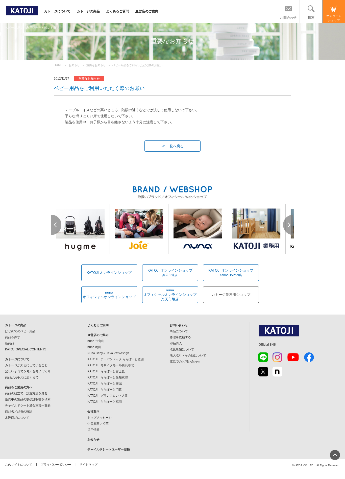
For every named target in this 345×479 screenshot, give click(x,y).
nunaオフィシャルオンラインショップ (109, 294)
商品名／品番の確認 (18, 411)
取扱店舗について (182, 349)
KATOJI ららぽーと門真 (104, 389)
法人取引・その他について (188, 355)
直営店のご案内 (146, 11)
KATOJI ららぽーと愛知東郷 (107, 377)
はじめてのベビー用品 (20, 331)
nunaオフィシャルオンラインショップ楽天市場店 (169, 294)
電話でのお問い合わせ (185, 361)
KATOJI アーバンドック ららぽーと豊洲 (115, 359)
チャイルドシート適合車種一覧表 (28, 405)
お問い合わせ (179, 325)
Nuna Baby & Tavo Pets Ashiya (108, 353)
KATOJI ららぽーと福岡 (104, 401)
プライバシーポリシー (56, 464)
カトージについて (57, 11)
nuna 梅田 (94, 347)
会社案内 (93, 411)
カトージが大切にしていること (26, 365)
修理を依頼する (180, 337)
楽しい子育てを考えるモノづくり (28, 371)
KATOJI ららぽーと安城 (104, 383)
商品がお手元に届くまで (21, 377)
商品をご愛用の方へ (18, 387)
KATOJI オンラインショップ (109, 273)
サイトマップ (88, 464)
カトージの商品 (88, 11)
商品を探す (12, 337)
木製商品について (17, 417)
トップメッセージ (99, 417)
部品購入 (176, 343)
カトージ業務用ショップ (230, 295)
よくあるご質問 (117, 11)
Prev (56, 225)
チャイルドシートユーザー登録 (108, 449)
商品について (179, 331)
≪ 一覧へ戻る (172, 146)
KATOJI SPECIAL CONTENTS (25, 349)
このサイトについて (18, 464)
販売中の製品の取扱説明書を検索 (28, 399)
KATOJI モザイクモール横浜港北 (110, 365)
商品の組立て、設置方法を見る (26, 393)
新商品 (9, 343)
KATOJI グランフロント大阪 (107, 395)
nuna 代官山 (95, 341)
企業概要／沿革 (98, 423)
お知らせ (93, 439)
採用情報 (93, 430)
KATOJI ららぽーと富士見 (106, 371)
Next (288, 225)
